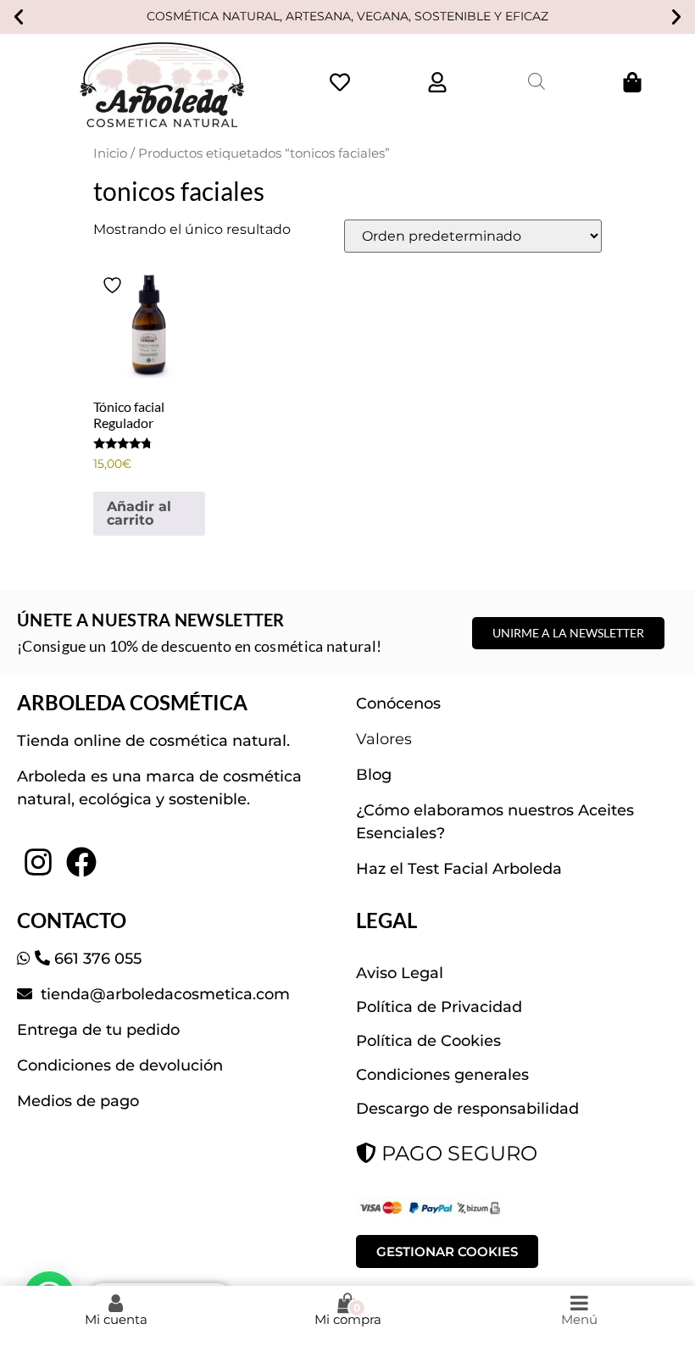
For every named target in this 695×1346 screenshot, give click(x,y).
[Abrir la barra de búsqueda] (536, 81)
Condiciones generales (442, 1074)
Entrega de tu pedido (98, 1030)
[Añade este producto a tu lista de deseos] (114, 285)
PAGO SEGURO (456, 1153)
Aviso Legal (399, 973)
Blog (374, 774)
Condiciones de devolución (120, 1065)
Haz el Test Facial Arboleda (459, 868)
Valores (384, 739)
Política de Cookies (428, 1041)
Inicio (110, 153)
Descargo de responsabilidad (467, 1108)
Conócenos (398, 703)
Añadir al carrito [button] (139, 513)
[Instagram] (38, 862)
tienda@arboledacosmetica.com (163, 994)
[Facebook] (80, 862)
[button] (18, 17)
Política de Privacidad (439, 1007)
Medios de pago (78, 1101)
